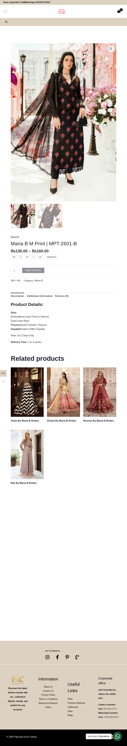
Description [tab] (17, 296)
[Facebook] (57, 657)
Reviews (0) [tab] (61, 296)
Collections (73, 707)
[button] (6, 22)
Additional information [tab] (40, 296)
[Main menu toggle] (5, 11)
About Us (48, 687)
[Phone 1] (77, 657)
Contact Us (48, 691)
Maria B (15, 237)
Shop (70, 699)
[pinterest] (67, 657)
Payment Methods (76, 703)
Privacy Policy (48, 695)
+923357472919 (42, 2)
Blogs (70, 715)
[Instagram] (47, 657)
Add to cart (33, 270)
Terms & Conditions (48, 699)
